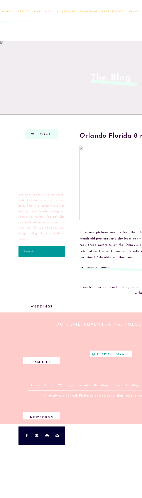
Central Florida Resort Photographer (111, 287)
